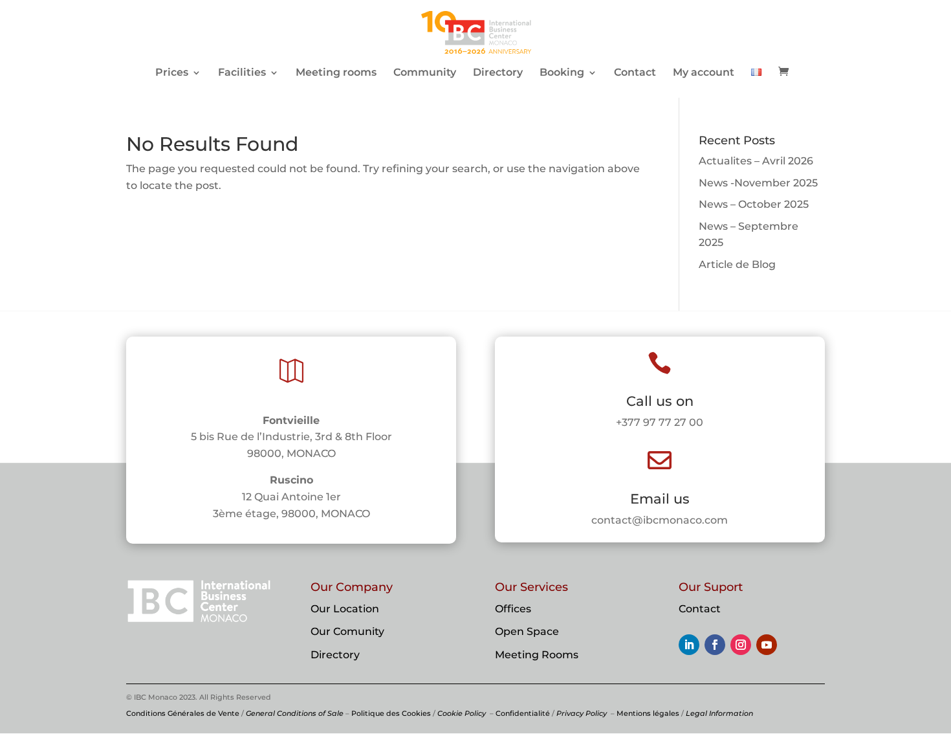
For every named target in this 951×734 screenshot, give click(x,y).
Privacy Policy (581, 713)
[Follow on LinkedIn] (689, 644)
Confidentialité (523, 713)
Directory (498, 73)
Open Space (527, 631)
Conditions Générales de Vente (182, 713)
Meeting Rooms (536, 655)
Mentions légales (648, 713)
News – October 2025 (754, 204)
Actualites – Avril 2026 (756, 161)
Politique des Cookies (391, 713)
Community (424, 73)
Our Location (345, 609)
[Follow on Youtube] (766, 644)
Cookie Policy (461, 713)
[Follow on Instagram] (740, 644)
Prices (171, 73)
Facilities (242, 73)
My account (703, 73)
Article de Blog (737, 264)
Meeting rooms (336, 73)
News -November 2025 (758, 183)
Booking (562, 73)
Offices (513, 609)
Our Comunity (347, 631)
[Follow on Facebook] (715, 644)
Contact (635, 73)
